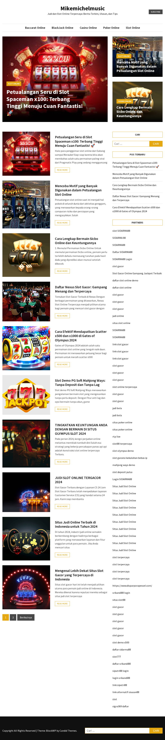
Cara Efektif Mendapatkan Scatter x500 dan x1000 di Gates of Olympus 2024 (81, 335)
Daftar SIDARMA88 (122, 252)
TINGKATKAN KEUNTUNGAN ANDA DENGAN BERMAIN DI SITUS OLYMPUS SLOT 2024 (81, 429)
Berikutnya (26, 617)
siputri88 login (120, 670)
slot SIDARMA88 (121, 230)
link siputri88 (119, 685)
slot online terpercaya (124, 386)
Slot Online (133, 28)
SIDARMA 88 (119, 237)
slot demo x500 (120, 642)
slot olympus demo (123, 450)
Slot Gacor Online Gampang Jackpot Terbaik (137, 273)
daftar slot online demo (125, 280)
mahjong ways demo (123, 465)
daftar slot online (121, 287)
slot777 (116, 656)
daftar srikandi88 (121, 663)
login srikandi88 (121, 678)
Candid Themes (68, 730)
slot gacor (118, 266)
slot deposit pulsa (122, 472)
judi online (118, 315)
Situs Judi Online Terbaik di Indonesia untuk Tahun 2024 (76, 524)
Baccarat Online (35, 28)
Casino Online (88, 28)
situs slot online (121, 323)
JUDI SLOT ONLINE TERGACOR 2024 (78, 479)
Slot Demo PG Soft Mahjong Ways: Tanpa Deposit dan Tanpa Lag (80, 382)
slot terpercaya (120, 557)
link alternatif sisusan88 (125, 692)
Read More (62, 170)
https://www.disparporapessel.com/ (132, 585)
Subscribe (155, 11)
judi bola (117, 408)
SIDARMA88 (118, 245)
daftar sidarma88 (121, 649)
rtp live (116, 436)
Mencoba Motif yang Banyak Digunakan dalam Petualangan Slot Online (136, 66)
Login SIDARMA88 (122, 479)
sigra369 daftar (120, 706)
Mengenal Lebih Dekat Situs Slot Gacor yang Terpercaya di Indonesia (79, 574)
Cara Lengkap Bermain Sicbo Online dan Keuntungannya (134, 111)
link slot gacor (120, 344)
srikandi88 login (121, 592)
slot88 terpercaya (122, 443)
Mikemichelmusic (82, 8)
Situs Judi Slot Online (124, 486)
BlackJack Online (62, 28)
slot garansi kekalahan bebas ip (129, 457)
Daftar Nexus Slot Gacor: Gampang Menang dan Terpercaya (81, 289)
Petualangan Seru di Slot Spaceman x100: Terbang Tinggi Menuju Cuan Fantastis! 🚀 (44, 102)
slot (114, 699)
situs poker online (122, 422)
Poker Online (111, 28)
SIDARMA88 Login (122, 259)
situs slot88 (118, 599)
